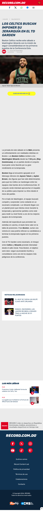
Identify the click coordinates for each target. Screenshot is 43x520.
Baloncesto (16, 19)
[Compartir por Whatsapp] (22, 8)
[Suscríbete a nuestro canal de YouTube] (12, 450)
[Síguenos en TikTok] (21, 450)
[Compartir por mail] (34, 8)
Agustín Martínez (16, 51)
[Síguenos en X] (21, 443)
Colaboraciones (21, 479)
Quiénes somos (21, 459)
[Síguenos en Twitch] (30, 450)
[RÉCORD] (14, 3)
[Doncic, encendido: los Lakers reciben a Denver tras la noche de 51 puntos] (21, 312)
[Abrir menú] (39, 2)
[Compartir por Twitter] (16, 8)
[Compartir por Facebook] (10, 8)
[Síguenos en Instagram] (30, 443)
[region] (22, 14)
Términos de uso (22, 474)
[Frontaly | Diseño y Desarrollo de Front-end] (14, 503)
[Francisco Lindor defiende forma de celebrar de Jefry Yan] (21, 390)
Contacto (21, 484)
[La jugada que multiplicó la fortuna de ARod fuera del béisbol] (21, 401)
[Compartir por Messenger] (28, 8)
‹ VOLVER (5, 19)
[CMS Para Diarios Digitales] (27, 503)
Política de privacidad (21, 469)
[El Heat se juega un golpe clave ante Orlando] (21, 302)
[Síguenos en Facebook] (12, 443)
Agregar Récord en (20, 93)
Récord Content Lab (21, 464)
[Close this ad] (41, 508)
